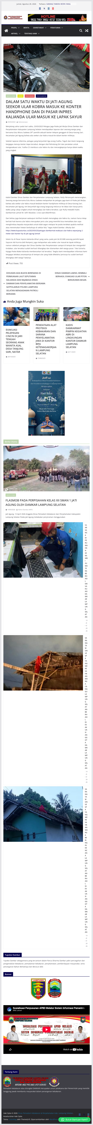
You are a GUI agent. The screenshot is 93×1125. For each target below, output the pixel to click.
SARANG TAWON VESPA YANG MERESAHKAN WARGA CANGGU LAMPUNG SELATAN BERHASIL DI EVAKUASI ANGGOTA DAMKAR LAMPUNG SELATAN (86, 703)
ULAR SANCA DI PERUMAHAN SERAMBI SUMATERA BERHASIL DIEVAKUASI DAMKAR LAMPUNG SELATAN (86, 571)
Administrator (23, 122)
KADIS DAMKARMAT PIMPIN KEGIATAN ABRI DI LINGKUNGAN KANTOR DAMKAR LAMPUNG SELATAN (76, 336)
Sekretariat (38, 27)
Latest (20, 96)
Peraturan (55, 27)
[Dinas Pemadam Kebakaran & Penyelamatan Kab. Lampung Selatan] (6, 31)
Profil (14, 27)
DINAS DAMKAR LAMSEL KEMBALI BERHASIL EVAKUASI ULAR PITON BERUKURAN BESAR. (71, 276)
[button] (18, 27)
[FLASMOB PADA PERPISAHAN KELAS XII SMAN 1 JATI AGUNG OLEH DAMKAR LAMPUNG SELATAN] (46, 468)
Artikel (14, 33)
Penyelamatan (41, 96)
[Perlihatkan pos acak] (87, 31)
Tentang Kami (30, 33)
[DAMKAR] (31, 1078)
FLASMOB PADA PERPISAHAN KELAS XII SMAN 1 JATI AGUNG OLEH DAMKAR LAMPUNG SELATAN (41, 502)
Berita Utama (11, 96)
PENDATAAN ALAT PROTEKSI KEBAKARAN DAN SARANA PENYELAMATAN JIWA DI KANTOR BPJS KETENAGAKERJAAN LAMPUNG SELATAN (46, 339)
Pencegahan (30, 96)
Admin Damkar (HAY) (25, 510)
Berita (26, 27)
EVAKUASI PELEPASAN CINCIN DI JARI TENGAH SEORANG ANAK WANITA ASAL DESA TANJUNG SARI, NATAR (15, 340)
